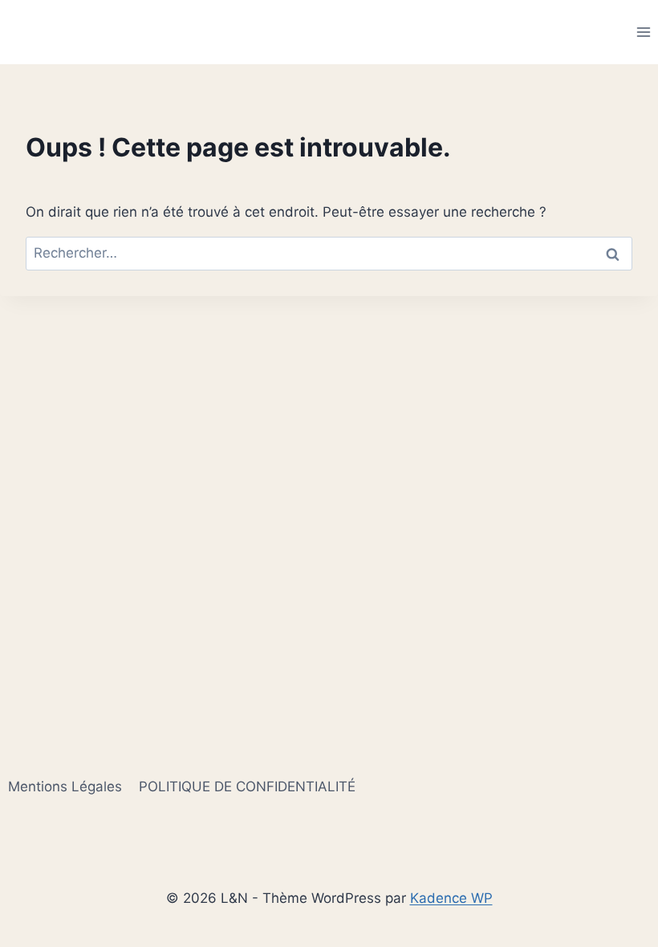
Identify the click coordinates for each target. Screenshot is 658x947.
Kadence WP (451, 898)
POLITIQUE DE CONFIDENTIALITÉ (247, 786)
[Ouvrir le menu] (643, 31)
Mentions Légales (65, 786)
